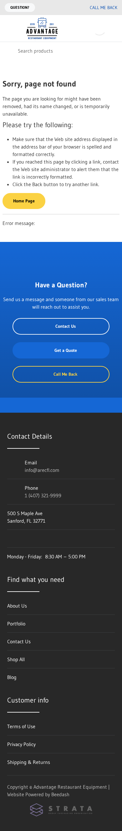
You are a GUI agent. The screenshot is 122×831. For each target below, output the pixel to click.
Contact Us (65, 326)
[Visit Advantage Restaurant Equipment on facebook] (10, 539)
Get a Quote (65, 350)
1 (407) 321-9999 (43, 495)
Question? (19, 7)
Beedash (60, 794)
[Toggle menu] (9, 28)
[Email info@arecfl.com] (58, 7)
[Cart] (112, 28)
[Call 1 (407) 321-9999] (71, 7)
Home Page (24, 201)
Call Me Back (103, 7)
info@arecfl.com (42, 470)
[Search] (9, 50)
